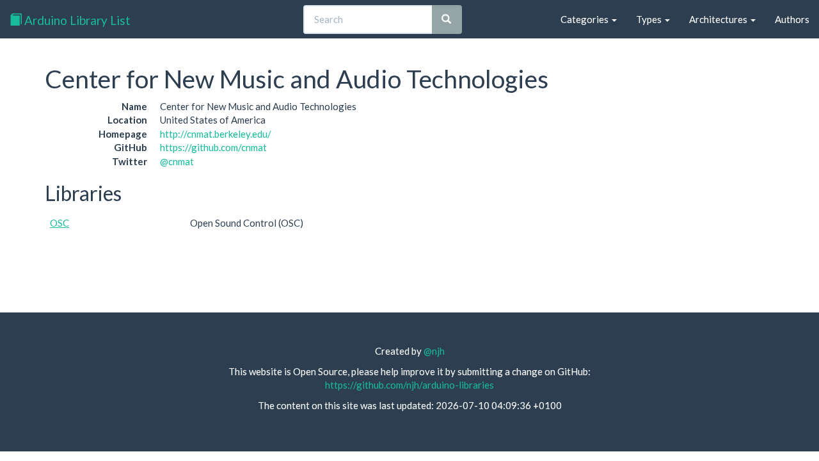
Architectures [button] (719, 19)
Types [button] (650, 19)
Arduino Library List (76, 20)
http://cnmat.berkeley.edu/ (215, 134)
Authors (792, 19)
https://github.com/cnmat (213, 147)
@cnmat (177, 161)
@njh (434, 351)
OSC (59, 223)
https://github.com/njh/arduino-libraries (409, 385)
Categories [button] (585, 19)
